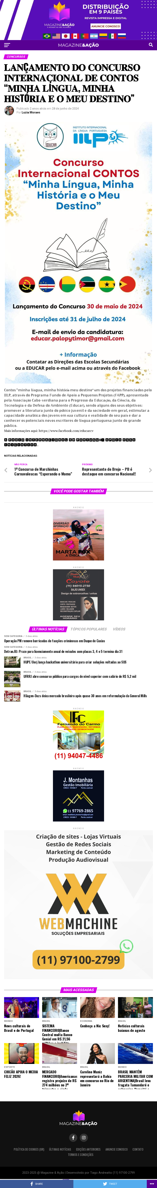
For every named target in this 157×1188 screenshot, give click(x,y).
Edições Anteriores (88, 1149)
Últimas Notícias (60, 1149)
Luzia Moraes (31, 112)
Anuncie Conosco (116, 1149)
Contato (137, 1149)
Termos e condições (80, 1154)
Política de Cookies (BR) (29, 1149)
